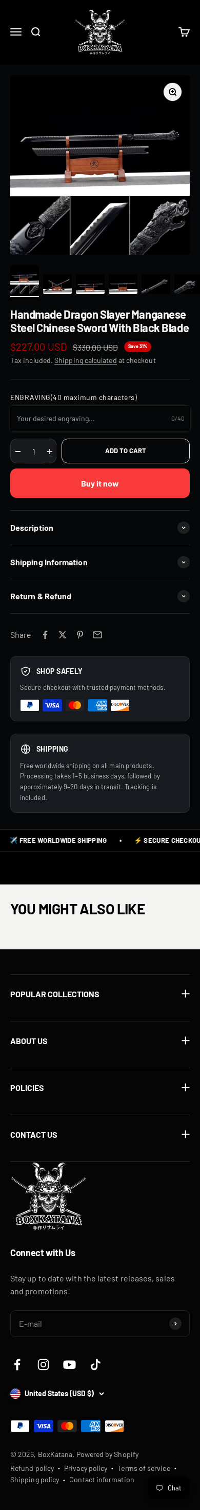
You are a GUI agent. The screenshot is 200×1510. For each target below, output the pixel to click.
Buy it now (100, 483)
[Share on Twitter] (62, 635)
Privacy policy (85, 1468)
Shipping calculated (85, 360)
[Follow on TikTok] (96, 1365)
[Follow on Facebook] (17, 1365)
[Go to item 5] (156, 285)
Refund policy (32, 1468)
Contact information (101, 1479)
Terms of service (143, 1468)
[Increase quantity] (50, 451)
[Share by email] (97, 635)
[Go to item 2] (57, 285)
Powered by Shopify (107, 1454)
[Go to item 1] (24, 281)
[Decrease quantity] (18, 451)
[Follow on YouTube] (69, 1365)
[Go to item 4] (123, 285)
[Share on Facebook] (45, 635)
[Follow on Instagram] (43, 1365)
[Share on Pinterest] (80, 635)
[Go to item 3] (90, 285)
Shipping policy (34, 1479)
